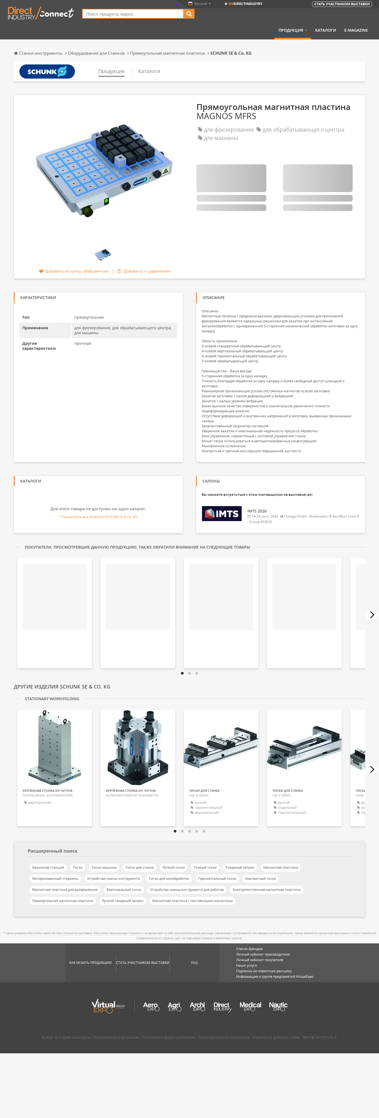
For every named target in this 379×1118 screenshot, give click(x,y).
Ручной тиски (174, 867)
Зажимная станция (48, 867)
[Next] (371, 615)
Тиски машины (104, 867)
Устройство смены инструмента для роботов (187, 889)
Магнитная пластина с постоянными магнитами (192, 900)
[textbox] (133, 14)
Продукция (291, 30)
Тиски (78, 867)
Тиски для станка (139, 867)
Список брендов (249, 948)
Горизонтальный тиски (217, 878)
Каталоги (325, 30)
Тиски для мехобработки (169, 878)
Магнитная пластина (280, 867)
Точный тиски (205, 867)
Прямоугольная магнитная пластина (62, 900)
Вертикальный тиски (124, 889)
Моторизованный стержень (55, 878)
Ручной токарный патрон (122, 900)
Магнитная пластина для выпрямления (65, 889)
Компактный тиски (260, 878)
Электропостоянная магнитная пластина (266, 889)
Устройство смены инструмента (113, 878)
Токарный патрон (240, 867)
